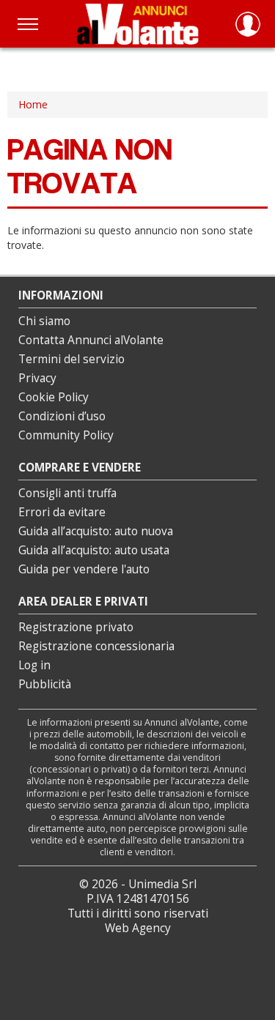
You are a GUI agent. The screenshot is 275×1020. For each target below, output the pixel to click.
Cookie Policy (53, 397)
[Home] (137, 24)
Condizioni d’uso (62, 416)
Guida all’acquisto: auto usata (93, 550)
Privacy (37, 378)
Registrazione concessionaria (96, 646)
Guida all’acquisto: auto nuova (95, 531)
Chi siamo (44, 321)
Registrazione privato (75, 627)
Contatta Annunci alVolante (91, 340)
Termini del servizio (71, 359)
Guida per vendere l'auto (84, 569)
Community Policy (66, 435)
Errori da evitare (62, 512)
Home (33, 104)
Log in (34, 665)
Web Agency (138, 928)
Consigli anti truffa (67, 493)
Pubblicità (44, 684)
